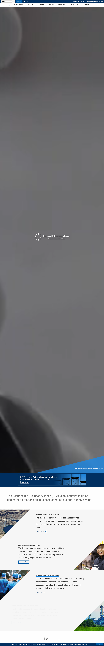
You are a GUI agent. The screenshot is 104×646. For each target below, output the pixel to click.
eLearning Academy (90, 1)
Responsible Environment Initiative (31, 606)
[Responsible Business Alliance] (9, 4)
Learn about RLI (23, 562)
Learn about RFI (40, 592)
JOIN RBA (18, 1)
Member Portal (76, 1)
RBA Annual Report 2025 (96, 468)
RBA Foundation (26, 1)
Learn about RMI (40, 531)
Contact (86, 4)
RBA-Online (82, 1)
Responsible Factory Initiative (47, 575)
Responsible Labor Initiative (29, 545)
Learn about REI (23, 622)
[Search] (13, 1)
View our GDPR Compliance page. (80, 644)
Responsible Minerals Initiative (47, 515)
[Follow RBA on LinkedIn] (97, 1)
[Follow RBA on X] (99, 1)
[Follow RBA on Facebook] (102, 1)
